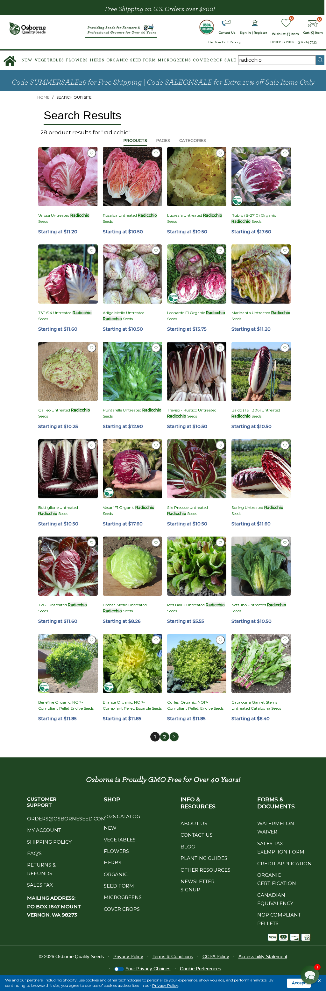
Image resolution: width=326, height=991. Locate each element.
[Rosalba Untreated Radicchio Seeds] (132, 176)
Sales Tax (40, 885)
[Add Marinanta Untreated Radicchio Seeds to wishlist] (284, 250)
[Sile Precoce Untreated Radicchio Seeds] (196, 468)
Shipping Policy (49, 842)
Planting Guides (204, 858)
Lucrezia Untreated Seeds (194, 218)
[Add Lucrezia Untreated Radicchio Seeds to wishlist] (220, 153)
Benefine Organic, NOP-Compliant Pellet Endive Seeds (66, 705)
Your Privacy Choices (148, 968)
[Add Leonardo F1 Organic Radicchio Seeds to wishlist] (220, 250)
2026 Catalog (122, 816)
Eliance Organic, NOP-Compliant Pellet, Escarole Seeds (132, 705)
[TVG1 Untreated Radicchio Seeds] (67, 566)
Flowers (77, 60)
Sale (230, 60)
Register (260, 32)
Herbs (97, 60)
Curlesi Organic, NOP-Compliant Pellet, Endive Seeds (195, 705)
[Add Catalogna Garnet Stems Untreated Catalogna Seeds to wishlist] (284, 640)
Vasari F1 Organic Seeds (128, 510)
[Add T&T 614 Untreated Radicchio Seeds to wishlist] (91, 250)
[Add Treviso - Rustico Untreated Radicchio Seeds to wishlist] (220, 347)
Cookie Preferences (200, 968)
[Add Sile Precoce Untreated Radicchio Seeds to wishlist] (220, 445)
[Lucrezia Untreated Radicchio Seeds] (196, 176)
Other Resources (205, 870)
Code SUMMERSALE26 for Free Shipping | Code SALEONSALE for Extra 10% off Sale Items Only (163, 82)
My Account (44, 830)
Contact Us (197, 835)
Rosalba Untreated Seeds (130, 218)
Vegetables (49, 60)
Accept (299, 982)
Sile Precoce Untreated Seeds (187, 510)
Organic (117, 60)
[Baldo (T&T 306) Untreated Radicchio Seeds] (261, 371)
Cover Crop (208, 60)
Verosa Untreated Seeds (63, 218)
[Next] (174, 736)
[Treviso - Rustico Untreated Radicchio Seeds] (196, 371)
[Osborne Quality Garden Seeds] (28, 28)
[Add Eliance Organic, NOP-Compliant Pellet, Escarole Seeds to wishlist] (156, 640)
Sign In (245, 32)
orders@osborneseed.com (66, 819)
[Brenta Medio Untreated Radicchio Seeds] (132, 566)
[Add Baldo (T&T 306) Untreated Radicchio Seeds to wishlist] (284, 347)
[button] (310, 975)
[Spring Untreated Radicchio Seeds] (261, 468)
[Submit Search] (320, 60)
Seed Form (143, 60)
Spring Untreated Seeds (257, 510)
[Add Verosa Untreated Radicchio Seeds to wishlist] (91, 153)
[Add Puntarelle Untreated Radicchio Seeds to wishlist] (156, 347)
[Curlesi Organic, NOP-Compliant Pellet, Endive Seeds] (196, 663)
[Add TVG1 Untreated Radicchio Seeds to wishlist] (91, 542)
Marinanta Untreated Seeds (260, 315)
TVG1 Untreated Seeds (62, 607)
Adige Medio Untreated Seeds (124, 315)
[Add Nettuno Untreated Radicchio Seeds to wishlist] (284, 542)
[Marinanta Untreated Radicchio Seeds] (261, 274)
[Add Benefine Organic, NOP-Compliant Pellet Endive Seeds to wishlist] (91, 640)
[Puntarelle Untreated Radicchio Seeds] (132, 371)
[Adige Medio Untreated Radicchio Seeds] (132, 274)
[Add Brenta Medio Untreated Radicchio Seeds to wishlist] (156, 542)
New (26, 60)
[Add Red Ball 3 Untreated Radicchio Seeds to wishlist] (220, 542)
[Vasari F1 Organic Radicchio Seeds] (132, 468)
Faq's (34, 853)
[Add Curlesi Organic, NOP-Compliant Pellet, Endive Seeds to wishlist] (220, 640)
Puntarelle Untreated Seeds (132, 413)
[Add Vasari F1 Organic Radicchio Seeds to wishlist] (156, 445)
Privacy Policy (165, 985)
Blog (188, 847)
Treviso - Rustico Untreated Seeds (191, 413)
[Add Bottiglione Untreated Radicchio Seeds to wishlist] (91, 445)
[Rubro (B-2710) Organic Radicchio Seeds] (261, 176)
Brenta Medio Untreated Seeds (125, 607)
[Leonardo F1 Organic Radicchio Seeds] (196, 274)
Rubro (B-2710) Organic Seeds (253, 218)
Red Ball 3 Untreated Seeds (196, 607)
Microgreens (174, 60)
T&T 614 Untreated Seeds (65, 315)
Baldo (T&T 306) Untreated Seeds (255, 413)
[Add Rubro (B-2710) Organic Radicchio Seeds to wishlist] (284, 153)
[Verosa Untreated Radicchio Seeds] (67, 176)
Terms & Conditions (172, 956)
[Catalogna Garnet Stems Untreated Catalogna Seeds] (261, 663)
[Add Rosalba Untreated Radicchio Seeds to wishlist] (156, 153)
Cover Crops (122, 909)
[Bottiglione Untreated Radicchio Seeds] (67, 468)
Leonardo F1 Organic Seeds (196, 315)
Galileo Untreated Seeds (64, 413)
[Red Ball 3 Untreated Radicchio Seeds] (196, 566)
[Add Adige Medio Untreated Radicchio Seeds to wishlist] (156, 250)
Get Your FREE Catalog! (225, 42)
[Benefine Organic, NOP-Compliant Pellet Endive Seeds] (67, 663)
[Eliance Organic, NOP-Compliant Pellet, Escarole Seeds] (132, 663)
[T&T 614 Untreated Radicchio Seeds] (67, 274)
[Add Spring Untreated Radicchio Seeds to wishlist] (284, 445)
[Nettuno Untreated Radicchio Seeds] (261, 566)
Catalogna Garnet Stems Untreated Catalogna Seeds (256, 705)
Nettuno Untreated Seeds (258, 607)
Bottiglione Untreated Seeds (58, 510)
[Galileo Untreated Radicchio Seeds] (67, 371)
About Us (194, 823)
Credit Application (284, 864)
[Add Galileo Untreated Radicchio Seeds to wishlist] (91, 347)
